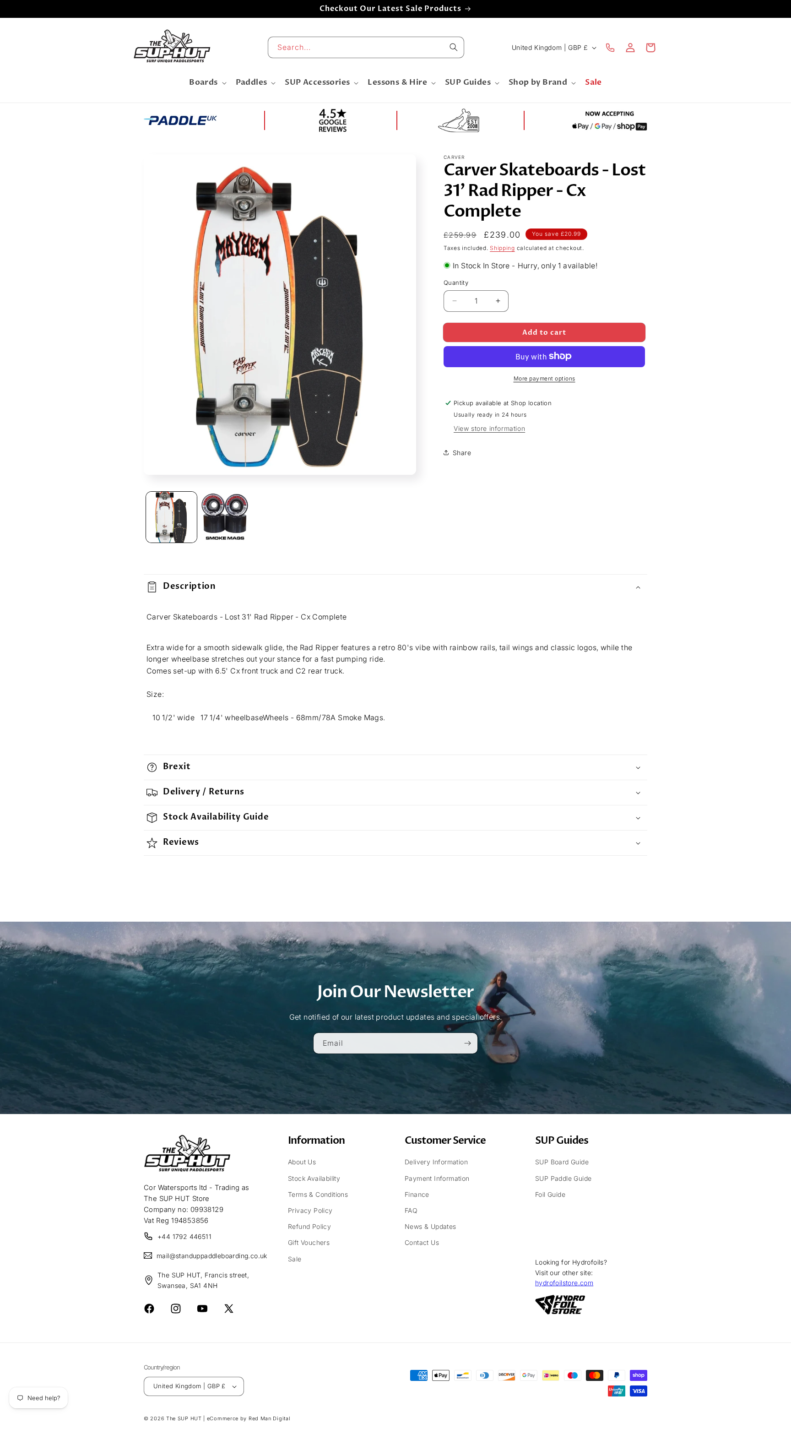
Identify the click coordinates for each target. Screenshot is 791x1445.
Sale (295, 1258)
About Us (302, 1162)
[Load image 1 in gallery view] (171, 517)
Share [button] (462, 452)
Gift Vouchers (309, 1242)
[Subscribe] (467, 1043)
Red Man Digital (270, 1418)
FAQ (411, 1210)
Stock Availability (314, 1178)
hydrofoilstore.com (564, 1282)
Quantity (456, 282)
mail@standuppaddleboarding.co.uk (206, 1255)
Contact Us (422, 1242)
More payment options (544, 378)
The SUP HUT (184, 1418)
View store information (489, 428)
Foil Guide (550, 1194)
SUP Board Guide (562, 1162)
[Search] (454, 47)
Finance (417, 1194)
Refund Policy (309, 1226)
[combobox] (366, 47)
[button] (207, 82)
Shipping (502, 247)
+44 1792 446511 (184, 1236)
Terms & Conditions (318, 1194)
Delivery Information (436, 1162)
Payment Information (437, 1178)
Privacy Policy (310, 1210)
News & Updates (430, 1226)
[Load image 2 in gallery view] (226, 517)
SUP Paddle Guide (563, 1178)
